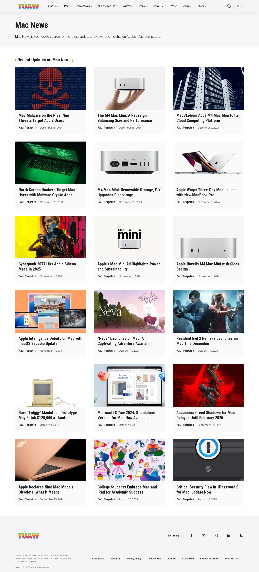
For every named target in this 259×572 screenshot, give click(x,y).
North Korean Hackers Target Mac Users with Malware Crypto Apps (47, 192)
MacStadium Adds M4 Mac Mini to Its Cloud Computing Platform (207, 118)
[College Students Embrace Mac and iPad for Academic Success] (129, 460)
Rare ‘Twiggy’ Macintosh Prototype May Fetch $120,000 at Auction (48, 415)
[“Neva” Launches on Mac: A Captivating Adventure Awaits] (129, 311)
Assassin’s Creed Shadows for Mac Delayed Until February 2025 (205, 415)
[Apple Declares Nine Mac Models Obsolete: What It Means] (50, 460)
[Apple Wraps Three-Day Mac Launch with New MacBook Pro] (208, 163)
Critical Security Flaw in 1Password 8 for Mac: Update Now (207, 490)
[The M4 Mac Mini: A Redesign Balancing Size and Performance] (129, 88)
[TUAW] (28, 6)
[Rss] (241, 535)
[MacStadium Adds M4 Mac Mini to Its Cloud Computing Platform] (208, 88)
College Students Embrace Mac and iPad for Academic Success (127, 490)
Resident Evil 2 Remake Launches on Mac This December (207, 341)
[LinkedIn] (228, 535)
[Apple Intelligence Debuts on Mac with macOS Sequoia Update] (50, 311)
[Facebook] (192, 535)
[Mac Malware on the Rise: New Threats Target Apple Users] (50, 88)
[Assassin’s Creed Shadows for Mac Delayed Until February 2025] (208, 385)
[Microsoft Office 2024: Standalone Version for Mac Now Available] (129, 385)
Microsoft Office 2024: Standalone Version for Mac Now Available (126, 415)
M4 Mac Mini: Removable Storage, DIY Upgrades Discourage (129, 192)
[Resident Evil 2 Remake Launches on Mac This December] (208, 311)
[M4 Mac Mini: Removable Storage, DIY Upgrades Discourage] (129, 163)
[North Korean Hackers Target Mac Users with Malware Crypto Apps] (50, 163)
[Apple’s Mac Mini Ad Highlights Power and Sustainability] (129, 237)
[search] (229, 6)
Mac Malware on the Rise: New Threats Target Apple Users (44, 118)
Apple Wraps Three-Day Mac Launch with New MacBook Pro (206, 192)
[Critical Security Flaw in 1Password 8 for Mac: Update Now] (208, 460)
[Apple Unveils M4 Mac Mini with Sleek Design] (208, 237)
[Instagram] (216, 535)
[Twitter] (203, 535)
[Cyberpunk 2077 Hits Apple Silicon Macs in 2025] (50, 237)
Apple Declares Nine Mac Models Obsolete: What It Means (46, 490)
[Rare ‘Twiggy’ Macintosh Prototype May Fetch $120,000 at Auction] (50, 385)
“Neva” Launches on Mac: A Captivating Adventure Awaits (122, 341)
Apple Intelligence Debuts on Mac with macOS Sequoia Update (50, 341)
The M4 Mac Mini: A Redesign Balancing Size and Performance (125, 118)
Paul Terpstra (27, 127)
